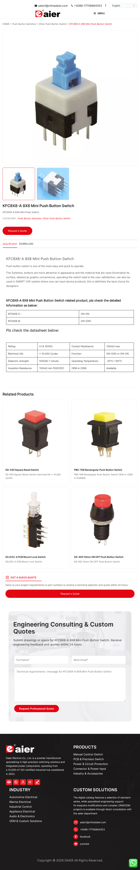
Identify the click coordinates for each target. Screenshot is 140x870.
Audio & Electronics (22, 816)
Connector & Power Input (89, 768)
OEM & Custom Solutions (25, 821)
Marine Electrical (20, 802)
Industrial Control (20, 806)
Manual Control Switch (88, 754)
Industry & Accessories (88, 773)
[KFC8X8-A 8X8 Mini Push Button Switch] (70, 98)
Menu (101, 13)
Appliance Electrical (22, 811)
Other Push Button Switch (57, 218)
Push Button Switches (29, 218)
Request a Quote (17, 230)
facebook (85, 836)
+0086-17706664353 (88, 5)
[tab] (10, 244)
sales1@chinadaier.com (53, 5)
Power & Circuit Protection (90, 764)
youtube (84, 843)
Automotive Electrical (23, 797)
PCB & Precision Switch (88, 759)
